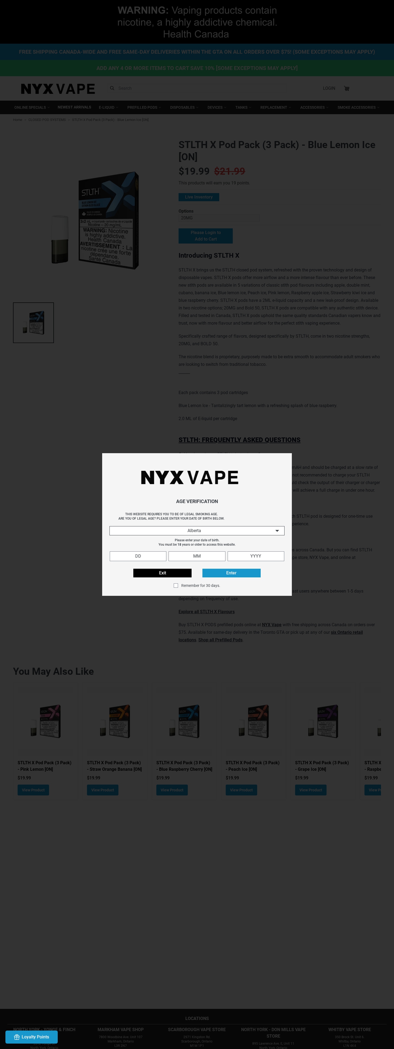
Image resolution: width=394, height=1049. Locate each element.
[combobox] (197, 530)
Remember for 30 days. (200, 585)
